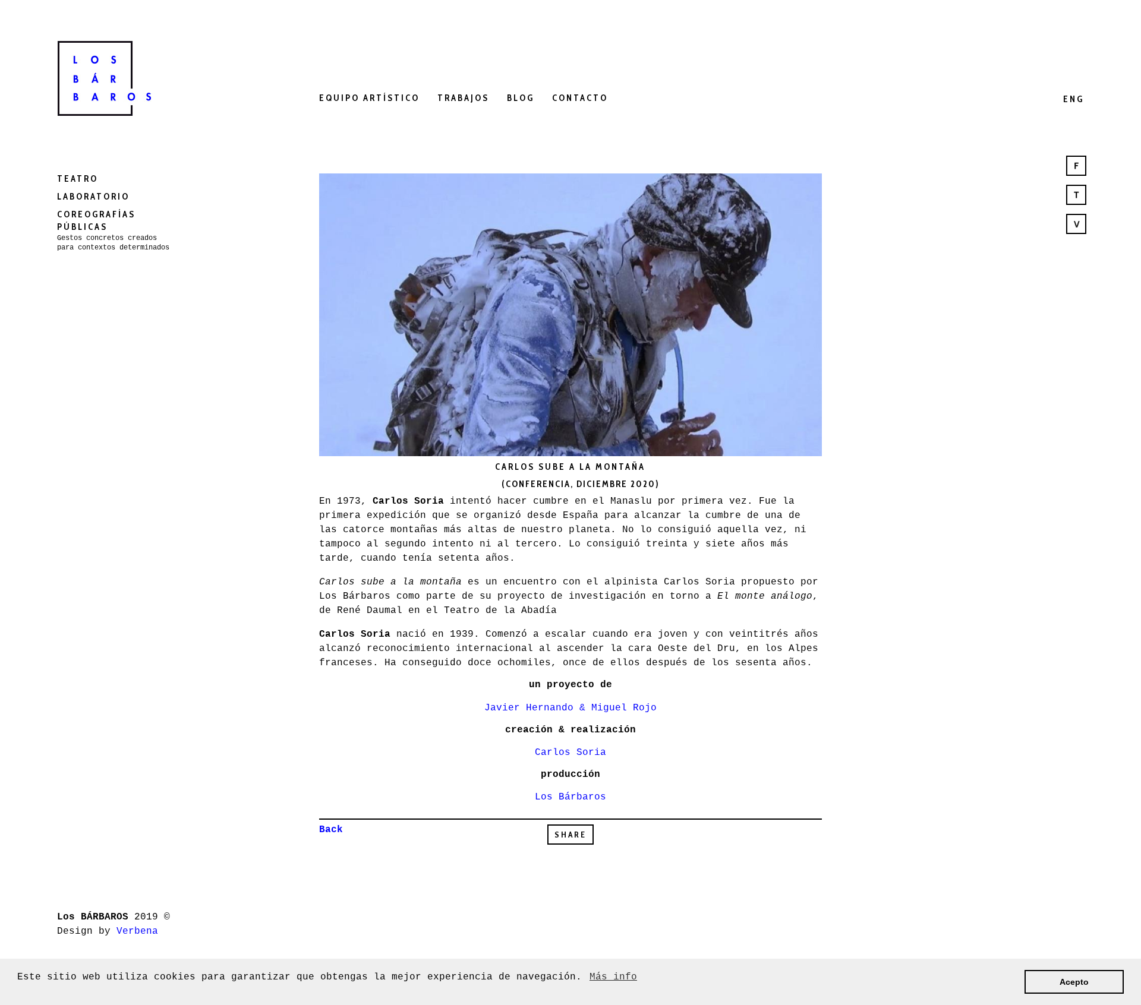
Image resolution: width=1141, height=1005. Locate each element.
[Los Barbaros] (116, 76)
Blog (520, 98)
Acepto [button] (1074, 982)
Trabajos (463, 98)
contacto (580, 98)
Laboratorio (93, 196)
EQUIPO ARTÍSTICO (369, 98)
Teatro (77, 178)
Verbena (137, 931)
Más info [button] (613, 977)
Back (331, 829)
